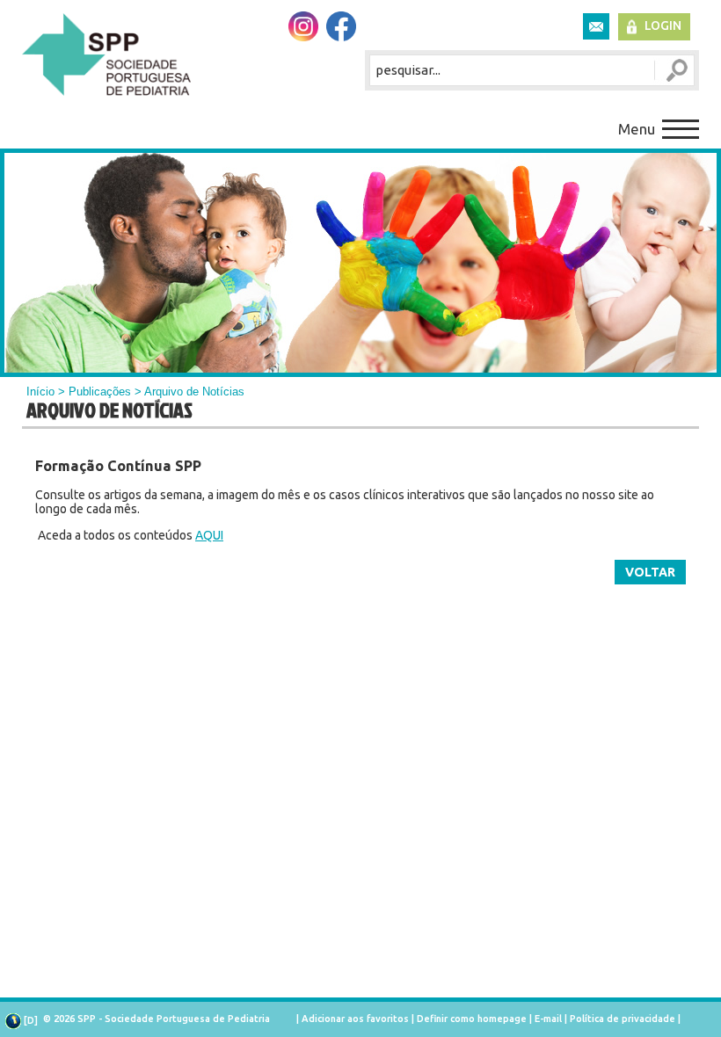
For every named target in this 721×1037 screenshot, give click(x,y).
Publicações (100, 391)
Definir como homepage (472, 1018)
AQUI (209, 535)
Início (40, 391)
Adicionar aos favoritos (355, 1018)
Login (663, 25)
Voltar (650, 572)
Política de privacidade (622, 1018)
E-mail (548, 1018)
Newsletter (596, 26)
